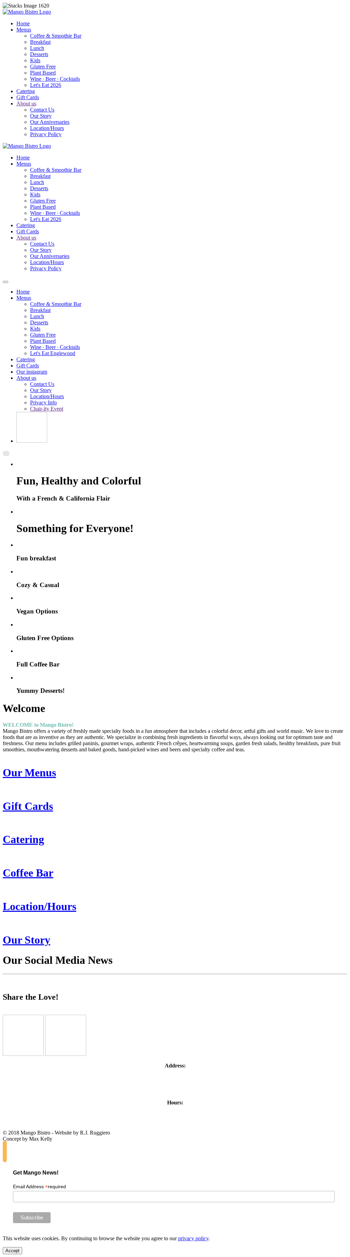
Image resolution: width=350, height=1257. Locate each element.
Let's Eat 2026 (45, 85)
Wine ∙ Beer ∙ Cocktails (55, 79)
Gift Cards (27, 97)
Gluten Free (43, 66)
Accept (12, 1250)
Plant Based (43, 73)
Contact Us (42, 110)
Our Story (41, 116)
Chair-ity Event (46, 409)
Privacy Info (43, 402)
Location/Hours (47, 128)
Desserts (39, 54)
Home (23, 23)
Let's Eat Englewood (52, 353)
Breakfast (40, 42)
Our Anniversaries (49, 122)
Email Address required (39, 1186)
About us (26, 103)
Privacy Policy (46, 134)
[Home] (31, 441)
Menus (23, 30)
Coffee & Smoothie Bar (55, 36)
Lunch (37, 48)
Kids (35, 60)
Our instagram (31, 372)
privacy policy (193, 1238)
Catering (25, 91)
